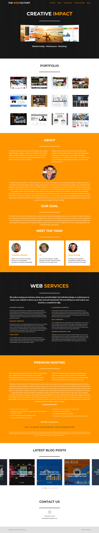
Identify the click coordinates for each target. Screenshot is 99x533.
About (59, 3)
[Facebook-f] (49, 512)
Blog (88, 3)
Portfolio (52, 3)
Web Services (68, 3)
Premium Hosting (79, 3)
